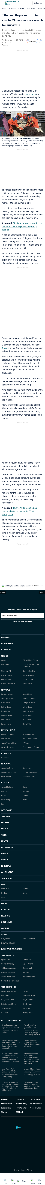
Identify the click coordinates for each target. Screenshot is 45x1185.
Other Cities (27, 724)
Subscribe (38, 3)
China (5, 348)
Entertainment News (8, 1004)
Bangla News (27, 1004)
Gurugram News (29, 703)
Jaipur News (27, 707)
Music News (5, 739)
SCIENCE (4, 854)
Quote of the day (7, 964)
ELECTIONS (5, 916)
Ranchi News (6, 724)
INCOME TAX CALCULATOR (11, 949)
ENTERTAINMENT (8, 730)
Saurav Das (27, 960)
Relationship (5, 800)
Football (25, 889)
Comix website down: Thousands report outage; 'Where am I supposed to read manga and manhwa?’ (10, 1057)
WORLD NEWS (7, 644)
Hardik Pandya (6, 675)
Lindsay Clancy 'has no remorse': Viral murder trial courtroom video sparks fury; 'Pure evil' (32, 1072)
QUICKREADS (6, 922)
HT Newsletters (36, 1104)
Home (4, 8)
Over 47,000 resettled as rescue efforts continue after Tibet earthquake (19, 511)
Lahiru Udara (27, 684)
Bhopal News (27, 694)
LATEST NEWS (6, 637)
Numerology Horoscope (10, 981)
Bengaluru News (7, 694)
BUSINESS (5, 823)
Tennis (25, 893)
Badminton (5, 889)
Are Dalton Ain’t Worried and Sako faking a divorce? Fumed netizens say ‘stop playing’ (10, 1073)
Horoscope (5, 758)
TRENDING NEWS (8, 955)
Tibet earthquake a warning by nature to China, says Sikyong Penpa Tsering (22, 226)
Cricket (21, 8)
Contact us (20, 1099)
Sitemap (4, 1112)
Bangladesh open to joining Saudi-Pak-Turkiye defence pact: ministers (32, 1043)
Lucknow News (28, 711)
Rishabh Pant (6, 680)
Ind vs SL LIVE (28, 680)
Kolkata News (6, 711)
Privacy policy (6, 1104)
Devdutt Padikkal (29, 671)
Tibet (16, 586)
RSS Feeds (19, 1112)
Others (3, 897)
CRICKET (4, 656)
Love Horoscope (29, 977)
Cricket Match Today (30, 660)
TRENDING (5, 816)
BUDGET (4, 841)
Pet (2, 804)
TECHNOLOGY (7, 878)
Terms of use (35, 1099)
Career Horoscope (8, 977)
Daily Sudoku (6, 939)
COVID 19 (5, 928)
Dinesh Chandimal (8, 684)
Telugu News (6, 1008)
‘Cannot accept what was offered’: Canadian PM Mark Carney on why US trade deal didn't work (11, 1086)
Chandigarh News (7, 698)
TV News (26, 743)
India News (31, 8)
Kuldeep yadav (28, 968)
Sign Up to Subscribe (22, 621)
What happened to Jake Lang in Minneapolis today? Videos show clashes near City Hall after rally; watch (32, 1058)
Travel (25, 800)
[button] (2, 3)
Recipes (25, 796)
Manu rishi (26, 972)
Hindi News (27, 1008)
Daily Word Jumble (8, 943)
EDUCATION (6, 764)
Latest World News (11, 1021)
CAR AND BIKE (7, 872)
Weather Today (21, 1104)
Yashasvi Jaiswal (28, 675)
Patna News (5, 720)
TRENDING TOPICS (8, 987)
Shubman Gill (6, 671)
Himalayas (9, 586)
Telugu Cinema (28, 1000)
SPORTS (4, 885)
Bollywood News (7, 734)
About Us (4, 1099)
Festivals (26, 791)
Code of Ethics (35, 1108)
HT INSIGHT (6, 910)
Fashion (4, 791)
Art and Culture (7, 787)
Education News (29, 777)
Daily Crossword (29, 939)
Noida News (27, 715)
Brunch (25, 787)
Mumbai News (6, 715)
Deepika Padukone (8, 972)
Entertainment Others (31, 747)
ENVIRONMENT (7, 847)
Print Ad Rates (21, 1108)
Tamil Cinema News (30, 739)
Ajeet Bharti (5, 960)
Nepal (22, 586)
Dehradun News (29, 698)
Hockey (4, 893)
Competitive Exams (8, 772)
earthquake (30, 94)
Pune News (27, 720)
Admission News (7, 768)
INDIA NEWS (6, 650)
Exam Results (6, 777)
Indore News (6, 707)
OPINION (5, 860)
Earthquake (30, 586)
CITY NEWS (5, 690)
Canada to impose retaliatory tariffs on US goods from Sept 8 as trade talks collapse (32, 1085)
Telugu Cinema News (9, 743)
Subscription (6, 1108)
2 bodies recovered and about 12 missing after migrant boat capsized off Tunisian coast (10, 1029)
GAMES (4, 934)
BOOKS (4, 903)
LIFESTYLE (5, 783)
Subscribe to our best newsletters (22, 610)
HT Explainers (28, 1013)
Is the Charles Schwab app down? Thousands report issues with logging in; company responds (11, 1044)
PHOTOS (4, 829)
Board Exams (27, 768)
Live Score (5, 664)
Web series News (7, 747)
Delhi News (5, 703)
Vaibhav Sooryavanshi (9, 968)
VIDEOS (4, 835)
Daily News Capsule (9, 615)
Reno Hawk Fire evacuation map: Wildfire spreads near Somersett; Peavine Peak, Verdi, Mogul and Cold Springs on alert (32, 1030)
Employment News (30, 772)
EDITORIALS (6, 866)
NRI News (5, 1013)
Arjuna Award (28, 964)
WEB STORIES (6, 810)
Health (3, 796)
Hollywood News (29, 734)
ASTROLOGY (6, 753)
